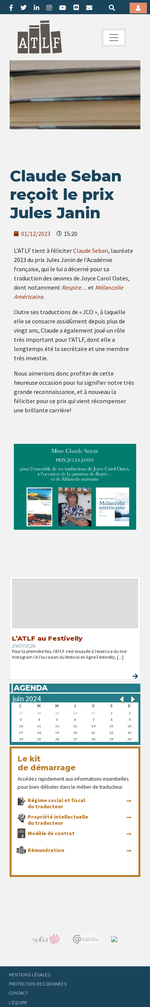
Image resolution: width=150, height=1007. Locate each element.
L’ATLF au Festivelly (47, 638)
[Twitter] (23, 8)
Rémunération (46, 850)
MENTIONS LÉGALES (29, 974)
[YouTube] (62, 8)
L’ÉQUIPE (18, 1002)
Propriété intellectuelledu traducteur (58, 819)
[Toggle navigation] (114, 37)
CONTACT (18, 993)
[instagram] (49, 8)
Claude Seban (90, 250)
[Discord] (76, 8)
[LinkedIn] (36, 8)
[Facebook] (11, 8)
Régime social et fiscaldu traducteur (56, 803)
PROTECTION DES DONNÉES (38, 984)
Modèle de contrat (51, 833)
